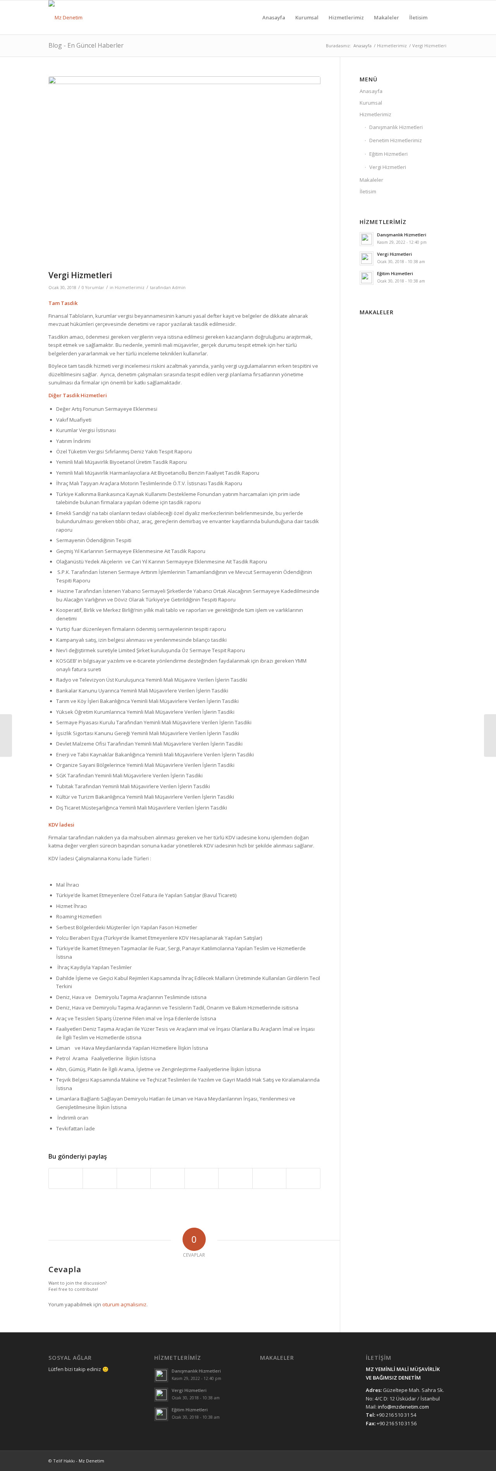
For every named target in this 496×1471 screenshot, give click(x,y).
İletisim (368, 191)
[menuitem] (273, 17)
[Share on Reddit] (269, 1178)
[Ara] (440, 17)
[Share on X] (99, 1178)
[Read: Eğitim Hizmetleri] (367, 278)
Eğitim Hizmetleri (388, 153)
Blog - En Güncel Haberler (86, 45)
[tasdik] (184, 171)
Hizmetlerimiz (130, 287)
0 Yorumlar (93, 287)
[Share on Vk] (235, 1178)
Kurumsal (371, 102)
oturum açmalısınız (124, 1304)
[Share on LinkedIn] (167, 1178)
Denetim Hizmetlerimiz (395, 140)
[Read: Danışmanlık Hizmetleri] (367, 239)
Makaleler (371, 179)
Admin (179, 287)
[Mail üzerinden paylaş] (303, 1178)
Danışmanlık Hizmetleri (396, 127)
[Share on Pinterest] (133, 1178)
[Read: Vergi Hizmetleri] (367, 258)
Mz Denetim (91, 1461)
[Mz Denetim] (65, 17)
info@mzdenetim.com (403, 1406)
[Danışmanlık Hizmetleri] (490, 735)
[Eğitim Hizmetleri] (6, 735)
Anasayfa (371, 91)
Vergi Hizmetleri (387, 167)
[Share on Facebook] (66, 1178)
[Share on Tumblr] (201, 1178)
